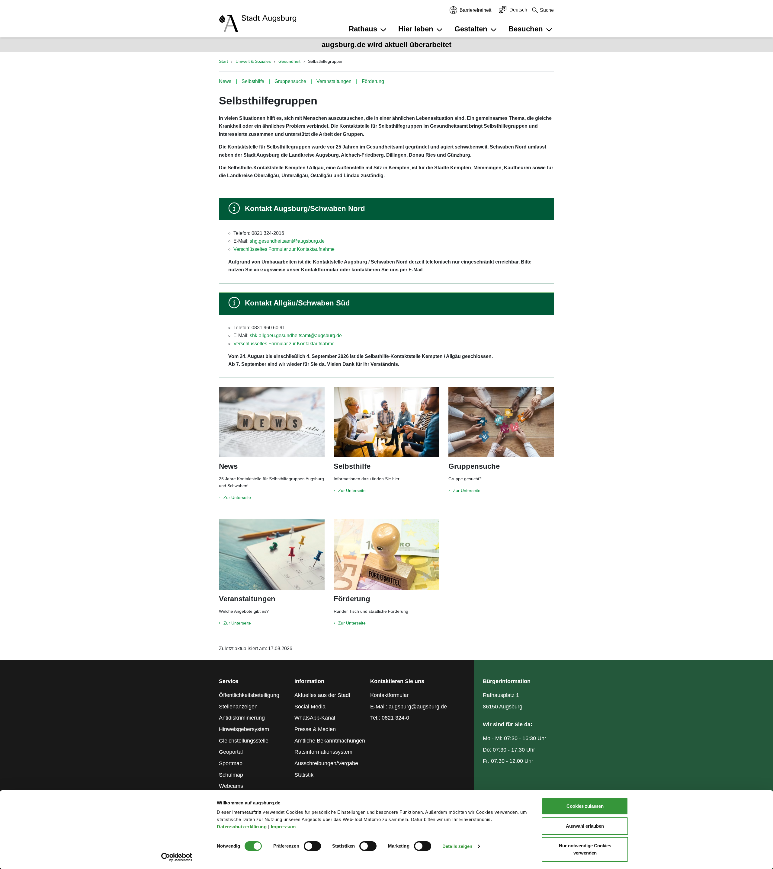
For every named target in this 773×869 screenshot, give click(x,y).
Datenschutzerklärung (242, 826)
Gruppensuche (290, 81)
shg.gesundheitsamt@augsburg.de (287, 241)
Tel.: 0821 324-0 (389, 718)
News (225, 81)
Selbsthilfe (253, 81)
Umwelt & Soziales (253, 61)
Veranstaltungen (333, 81)
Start (223, 61)
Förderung (373, 81)
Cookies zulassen (585, 806)
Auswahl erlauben (585, 826)
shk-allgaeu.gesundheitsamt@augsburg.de (295, 335)
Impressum (284, 826)
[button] (368, 29)
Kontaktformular (389, 695)
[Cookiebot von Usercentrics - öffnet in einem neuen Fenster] (176, 857)
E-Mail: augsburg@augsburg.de (408, 707)
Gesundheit (289, 61)
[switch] (312, 846)
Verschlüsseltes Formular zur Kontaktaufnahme (284, 249)
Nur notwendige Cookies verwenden (585, 849)
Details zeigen (457, 846)
